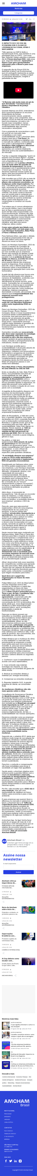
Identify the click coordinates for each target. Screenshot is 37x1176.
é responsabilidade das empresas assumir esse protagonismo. (17, 295)
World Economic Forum (14, 696)
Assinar (18, 872)
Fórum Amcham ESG (16, 59)
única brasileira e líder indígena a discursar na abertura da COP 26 (18, 145)
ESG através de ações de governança (17, 443)
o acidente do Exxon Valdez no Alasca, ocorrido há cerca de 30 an (17, 258)
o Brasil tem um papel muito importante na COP (18, 704)
